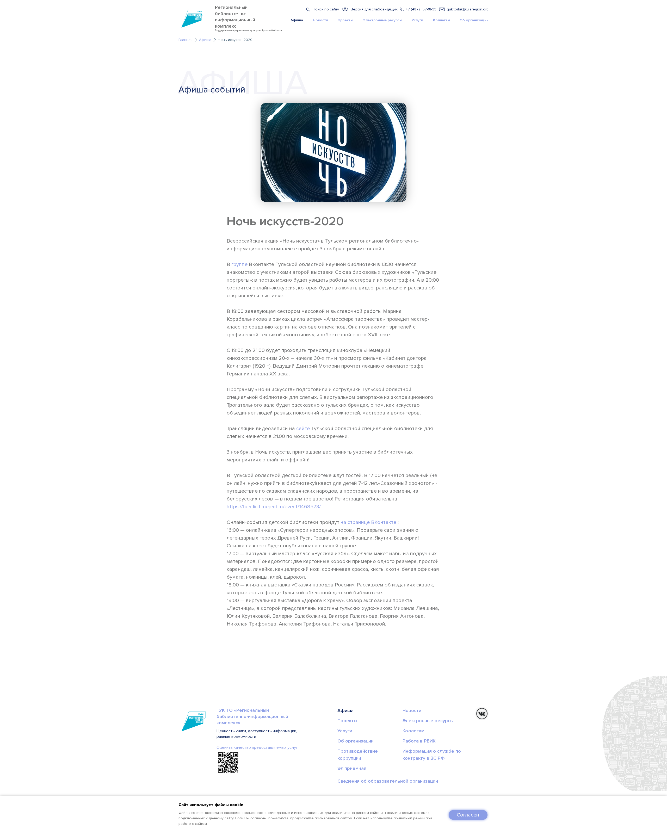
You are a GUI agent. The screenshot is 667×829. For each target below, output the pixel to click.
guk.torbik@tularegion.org (468, 9)
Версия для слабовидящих (374, 9)
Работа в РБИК (419, 741)
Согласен (468, 815)
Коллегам (441, 20)
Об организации (474, 20)
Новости (320, 20)
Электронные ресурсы (382, 20)
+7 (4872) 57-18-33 (421, 9)
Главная (185, 40)
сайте (303, 428)
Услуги (417, 20)
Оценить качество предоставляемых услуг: (258, 747)
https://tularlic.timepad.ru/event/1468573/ (274, 507)
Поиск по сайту (326, 9)
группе (239, 264)
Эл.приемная (351, 768)
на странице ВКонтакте (368, 522)
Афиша (297, 20)
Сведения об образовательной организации (387, 781)
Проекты (345, 20)
